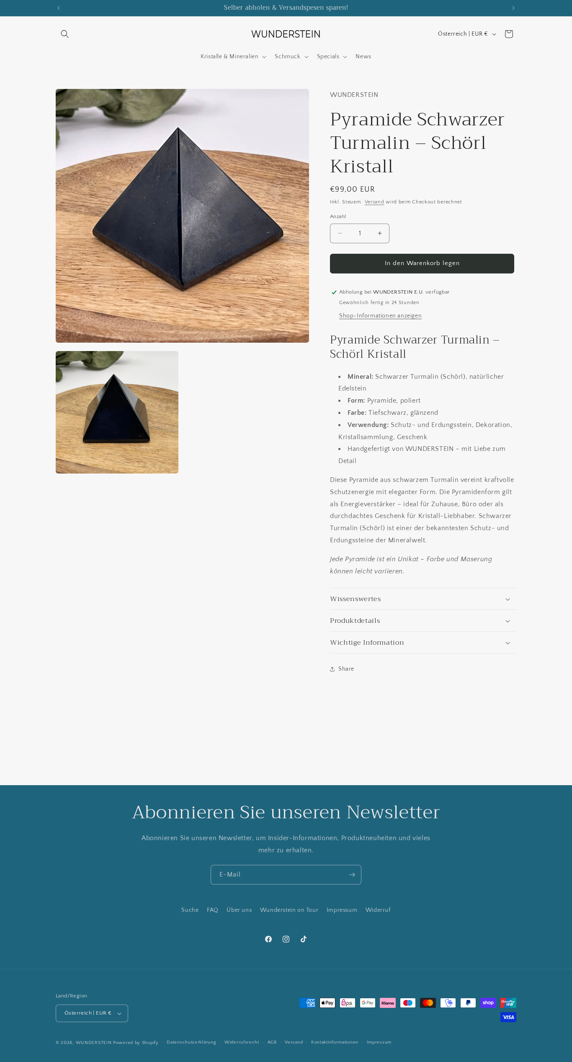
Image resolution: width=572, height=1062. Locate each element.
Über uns (239, 910)
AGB (272, 1042)
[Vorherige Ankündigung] (58, 8)
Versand (374, 202)
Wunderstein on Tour (289, 910)
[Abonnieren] (352, 875)
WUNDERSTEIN (94, 1042)
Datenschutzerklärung (191, 1042)
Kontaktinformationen (334, 1042)
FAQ (213, 910)
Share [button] (346, 669)
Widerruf (378, 910)
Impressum (342, 910)
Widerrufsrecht (241, 1042)
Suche (189, 910)
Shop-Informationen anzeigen (380, 315)
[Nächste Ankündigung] (513, 8)
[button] (65, 34)
